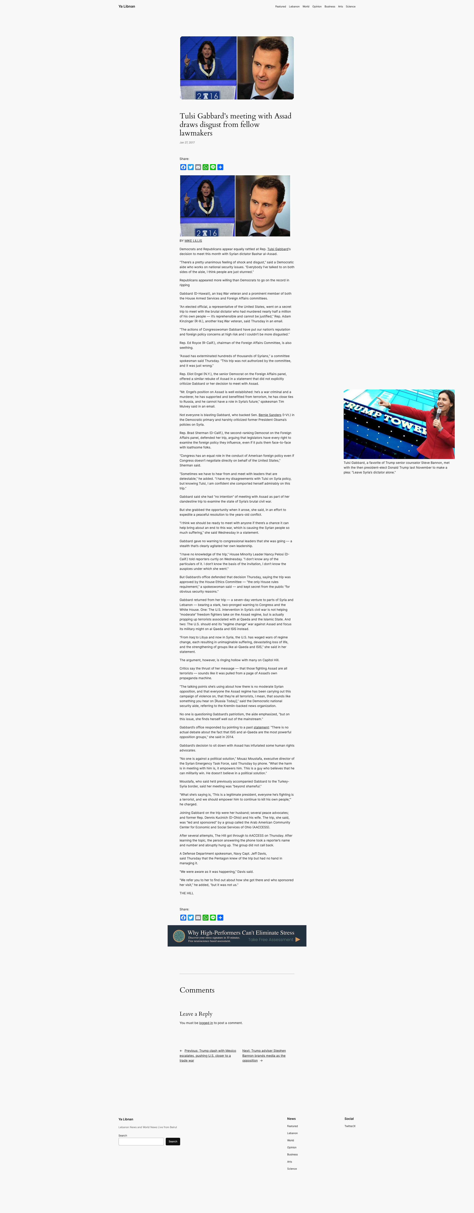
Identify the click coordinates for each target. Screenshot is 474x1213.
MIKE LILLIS (193, 241)
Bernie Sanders (270, 415)
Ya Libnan (126, 6)
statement (261, 727)
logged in (206, 1023)
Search (122, 1135)
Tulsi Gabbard (277, 249)
